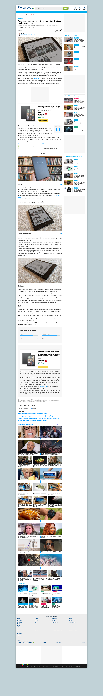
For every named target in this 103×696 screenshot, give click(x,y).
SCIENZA (42, 591)
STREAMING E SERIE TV (36, 11)
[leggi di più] (61, 34)
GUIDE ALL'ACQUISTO (53, 11)
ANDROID (24, 11)
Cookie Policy (36, 666)
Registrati (75, 9)
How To (70, 620)
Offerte (18, 626)
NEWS (19, 11)
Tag (71, 642)
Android (36, 620)
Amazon (21, 405)
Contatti (83, 642)
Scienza (18, 625)
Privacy (32, 666)
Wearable (53, 620)
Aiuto (47, 666)
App (35, 623)
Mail (79, 9)
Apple (36, 622)
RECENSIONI (66, 11)
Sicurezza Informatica (57, 630)
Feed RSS (45, 642)
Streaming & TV (20, 633)
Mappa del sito (58, 642)
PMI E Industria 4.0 (73, 630)
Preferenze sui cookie (42, 666)
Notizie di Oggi (20, 620)
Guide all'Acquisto (72, 622)
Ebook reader (27, 405)
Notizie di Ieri (19, 622)
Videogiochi (19, 635)
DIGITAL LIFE (54, 591)
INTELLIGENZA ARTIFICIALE (23, 604)
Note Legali (29, 666)
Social (18, 632)
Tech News (19, 623)
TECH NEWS (20, 591)
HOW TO (45, 11)
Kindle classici (43, 386)
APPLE (29, 11)
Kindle (33, 405)
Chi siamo (25, 666)
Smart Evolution (55, 622)
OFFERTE (60, 11)
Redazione (37, 630)
